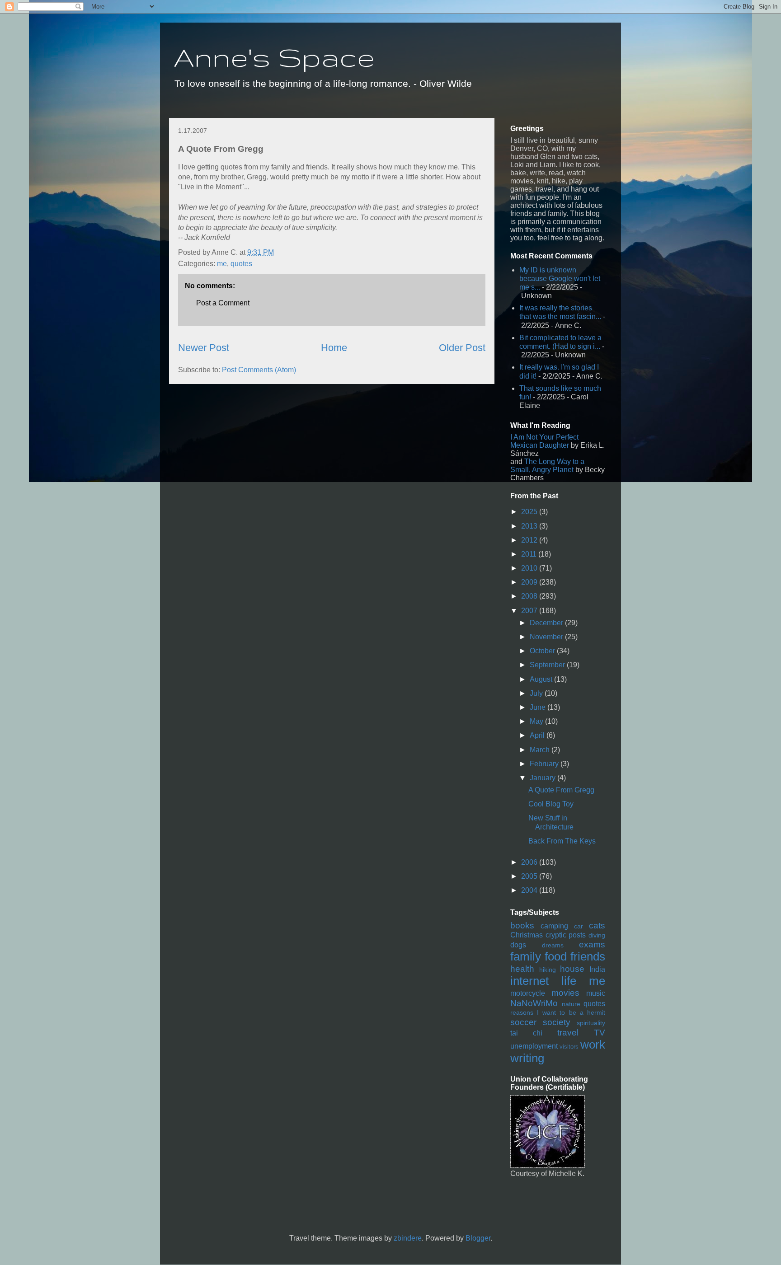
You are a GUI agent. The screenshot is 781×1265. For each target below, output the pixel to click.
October (543, 651)
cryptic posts (566, 935)
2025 (530, 511)
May (537, 721)
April (538, 735)
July (537, 693)
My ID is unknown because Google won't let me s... (559, 278)
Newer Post (203, 347)
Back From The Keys (562, 841)
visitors (569, 1046)
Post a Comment (222, 303)
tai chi (526, 1033)
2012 (530, 540)
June (538, 707)
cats (597, 925)
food (556, 956)
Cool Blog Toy (551, 804)
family (525, 956)
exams (592, 944)
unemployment (534, 1046)
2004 (530, 890)
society (556, 1022)
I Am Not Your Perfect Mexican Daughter (544, 441)
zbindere (408, 1238)
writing (527, 1058)
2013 (530, 526)
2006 (530, 862)
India (597, 969)
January (543, 778)
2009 (530, 582)
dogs (518, 945)
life (568, 981)
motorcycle (527, 993)
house (572, 969)
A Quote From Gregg (561, 790)
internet (529, 981)
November (547, 637)
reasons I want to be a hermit (557, 1012)
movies (565, 993)
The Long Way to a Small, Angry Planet (547, 465)
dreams (553, 945)
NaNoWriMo (534, 1003)
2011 (529, 554)
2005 (530, 876)
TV (599, 1032)
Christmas (526, 935)
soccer (523, 1022)
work (592, 1044)
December (547, 623)
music (595, 993)
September (548, 665)
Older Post (462, 347)
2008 (530, 596)
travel (568, 1032)
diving (596, 935)
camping (554, 926)
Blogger (478, 1238)
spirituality (591, 1022)
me (222, 263)
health (522, 969)
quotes (241, 263)
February (545, 764)
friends (587, 956)
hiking (547, 969)
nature (571, 1003)
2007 (530, 610)
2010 (530, 568)
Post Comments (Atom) (259, 370)
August (542, 679)
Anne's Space (274, 57)
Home (334, 347)
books (522, 925)
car (578, 926)
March (540, 750)
